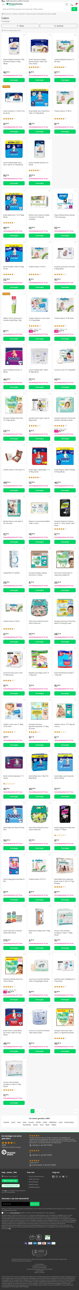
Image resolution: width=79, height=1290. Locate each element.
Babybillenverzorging (44, 14)
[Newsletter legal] (3, 1213)
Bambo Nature (69, 1122)
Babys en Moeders (19, 14)
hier (5, 1190)
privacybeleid (14, 1213)
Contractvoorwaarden (39, 1267)
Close (19, 1122)
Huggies (31, 1122)
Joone (60, 1122)
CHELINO (38, 1122)
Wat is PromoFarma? (36, 1176)
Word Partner (33, 1182)
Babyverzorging (31, 14)
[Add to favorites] (24, 35)
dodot (13, 1122)
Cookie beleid (39, 1271)
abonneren (35, 1204)
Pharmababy (27, 1125)
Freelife (45, 1122)
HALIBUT (53, 1125)
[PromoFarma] (14, 4)
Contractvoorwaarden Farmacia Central (39, 1269)
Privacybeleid (39, 1264)
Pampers (6, 1122)
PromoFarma (8, 14)
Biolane (35, 1125)
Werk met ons (34, 1179)
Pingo (41, 1125)
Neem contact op (10, 1181)
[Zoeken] (74, 9)
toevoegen (14, 80)
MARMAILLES (52, 1122)
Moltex (47, 1125)
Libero (24, 1122)
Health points (33, 1185)
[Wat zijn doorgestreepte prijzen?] (2, 30)
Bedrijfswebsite (34, 1187)
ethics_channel (39, 1272)
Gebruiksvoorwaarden (39, 1266)
